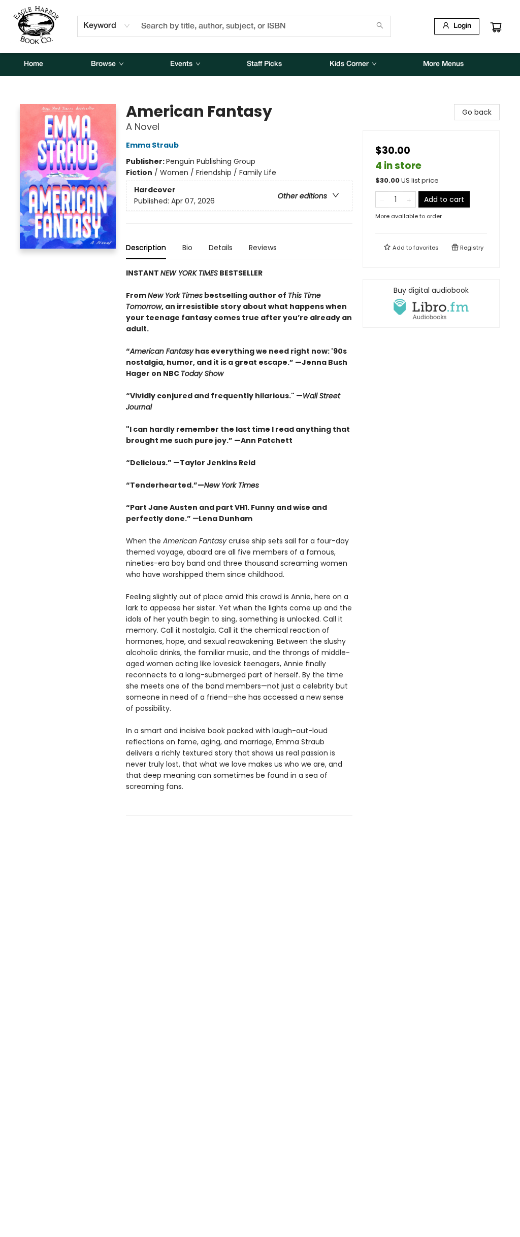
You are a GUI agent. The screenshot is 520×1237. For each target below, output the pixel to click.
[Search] (380, 26)
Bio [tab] (187, 248)
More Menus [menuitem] (443, 64)
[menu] (260, 64)
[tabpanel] (239, 541)
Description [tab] (146, 248)
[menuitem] (33, 64)
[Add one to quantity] (409, 199)
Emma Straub (152, 145)
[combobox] (107, 26)
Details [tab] (221, 248)
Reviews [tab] (263, 248)
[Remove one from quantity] (382, 199)
